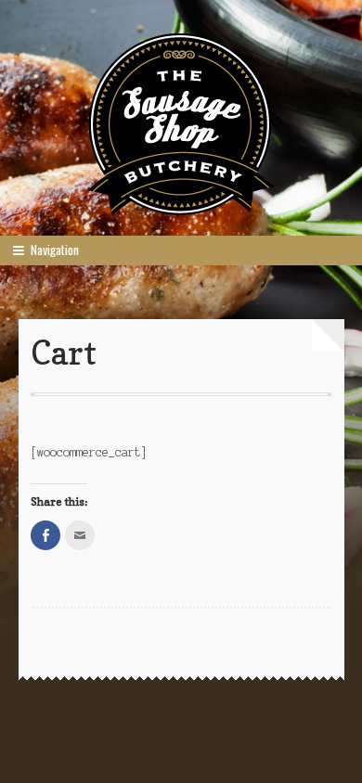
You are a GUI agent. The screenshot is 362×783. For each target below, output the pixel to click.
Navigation (55, 249)
